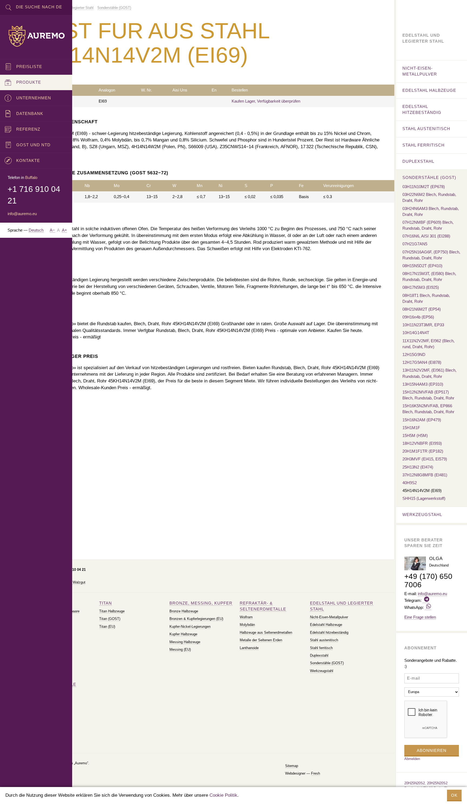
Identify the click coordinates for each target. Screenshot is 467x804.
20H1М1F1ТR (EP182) (422, 451)
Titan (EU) (107, 627)
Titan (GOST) (109, 619)
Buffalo (31, 177)
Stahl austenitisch (324, 640)
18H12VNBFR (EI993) (422, 443)
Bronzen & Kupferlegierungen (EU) (196, 619)
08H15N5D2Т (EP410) (422, 265)
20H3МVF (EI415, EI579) (424, 459)
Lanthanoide (249, 648)
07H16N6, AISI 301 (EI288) (426, 236)
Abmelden (412, 759)
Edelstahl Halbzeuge (326, 625)
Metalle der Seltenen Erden (261, 640)
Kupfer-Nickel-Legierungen (190, 627)
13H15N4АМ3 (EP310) (422, 384)
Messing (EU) (180, 649)
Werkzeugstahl (321, 671)
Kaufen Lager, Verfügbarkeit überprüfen (266, 101)
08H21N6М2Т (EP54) (421, 309)
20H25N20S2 (414, 783)
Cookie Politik (223, 795)
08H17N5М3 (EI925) (420, 287)
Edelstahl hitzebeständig (329, 632)
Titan (105, 603)
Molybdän (247, 625)
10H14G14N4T (415, 332)
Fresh (315, 773)
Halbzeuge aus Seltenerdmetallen (266, 632)
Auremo (36, 36)
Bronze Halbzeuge (183, 611)
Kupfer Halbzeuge (183, 634)
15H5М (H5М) (415, 435)
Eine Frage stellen (420, 617)
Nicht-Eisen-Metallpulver (329, 617)
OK (454, 795)
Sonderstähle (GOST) (327, 663)
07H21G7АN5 (414, 244)
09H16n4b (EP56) (418, 317)
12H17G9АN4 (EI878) (421, 362)
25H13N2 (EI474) (417, 467)
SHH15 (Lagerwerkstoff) (423, 498)
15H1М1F (411, 427)
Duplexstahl (319, 655)
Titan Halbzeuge (112, 611)
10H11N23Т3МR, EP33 (423, 325)
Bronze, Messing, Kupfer (200, 603)
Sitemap (291, 766)
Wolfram (246, 617)
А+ (64, 230)
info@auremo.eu (22, 213)
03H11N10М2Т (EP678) (423, 186)
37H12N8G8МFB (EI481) (424, 475)
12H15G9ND (413, 354)
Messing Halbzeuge (184, 642)
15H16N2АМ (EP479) (421, 420)
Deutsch (36, 230)
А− (52, 230)
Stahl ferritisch (321, 648)
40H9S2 (409, 482)
